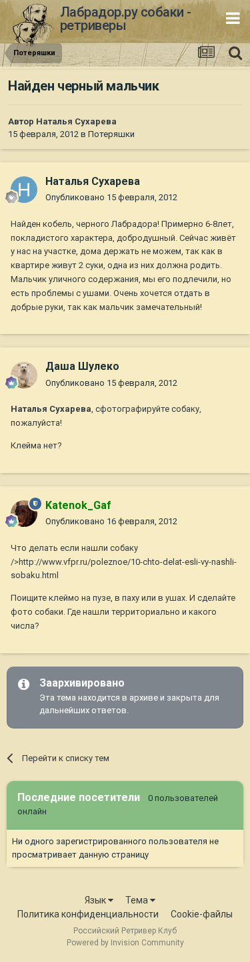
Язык (96, 900)
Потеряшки (111, 134)
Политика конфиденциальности (88, 914)
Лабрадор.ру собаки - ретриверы (125, 18)
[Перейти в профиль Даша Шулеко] (24, 375)
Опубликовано (111, 197)
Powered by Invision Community (125, 942)
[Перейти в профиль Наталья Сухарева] (24, 189)
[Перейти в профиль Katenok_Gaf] (24, 513)
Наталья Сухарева (76, 121)
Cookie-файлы (202, 914)
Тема (137, 900)
